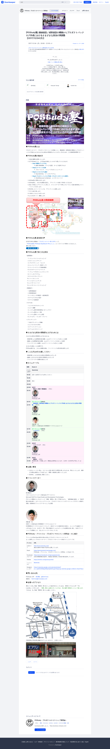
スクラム (51, 723)
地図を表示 (81, 49)
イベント (64, 10)
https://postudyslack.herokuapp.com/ (45, 550)
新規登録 (95, 2)
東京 (41, 723)
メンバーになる (54, 10)
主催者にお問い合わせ (27, 741)
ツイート (35, 661)
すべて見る (81, 79)
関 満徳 (38, 576)
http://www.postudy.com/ (41, 546)
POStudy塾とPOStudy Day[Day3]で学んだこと (40, 243)
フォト (78, 10)
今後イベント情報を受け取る (55, 62)
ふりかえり (36, 430)
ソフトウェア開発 (62, 723)
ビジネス (55, 723)
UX (68, 723)
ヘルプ (35, 741)
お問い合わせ (85, 10)
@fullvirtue (44, 576)
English (107, 2)
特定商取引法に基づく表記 (77, 741)
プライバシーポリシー (49, 741)
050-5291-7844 (77, 2)
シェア (29, 661)
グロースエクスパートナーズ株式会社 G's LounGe (41, 47)
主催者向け (87, 2)
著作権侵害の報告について (62, 741)
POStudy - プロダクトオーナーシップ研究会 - (36, 10)
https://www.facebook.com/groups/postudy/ (47, 555)
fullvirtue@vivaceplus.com (39, 579)
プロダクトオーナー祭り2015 (47, 241)
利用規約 (40, 741)
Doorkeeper (58, 745)
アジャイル (45, 723)
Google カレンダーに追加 (78, 43)
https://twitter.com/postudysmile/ (44, 559)
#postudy (37, 562)
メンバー (72, 10)
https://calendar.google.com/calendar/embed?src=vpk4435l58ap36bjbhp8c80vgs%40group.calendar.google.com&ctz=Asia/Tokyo (58, 568)
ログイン (101, 2)
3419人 (36, 723)
